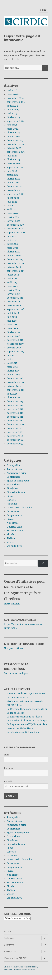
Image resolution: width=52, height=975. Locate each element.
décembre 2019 (15, 259)
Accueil (8, 931)
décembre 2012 (15, 413)
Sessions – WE (15, 530)
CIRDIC (7, 967)
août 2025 (12, 105)
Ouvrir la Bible (14, 526)
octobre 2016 (14, 386)
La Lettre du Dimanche (19, 507)
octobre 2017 (14, 347)
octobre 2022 (14, 163)
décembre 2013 (15, 409)
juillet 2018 (13, 313)
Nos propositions (13, 648)
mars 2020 (12, 247)
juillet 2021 (13, 198)
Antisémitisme (15, 469)
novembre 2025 (15, 98)
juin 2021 (12, 201)
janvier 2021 (13, 221)
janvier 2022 (14, 182)
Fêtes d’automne (16, 492)
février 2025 (13, 117)
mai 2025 (12, 113)
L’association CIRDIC (15, 958)
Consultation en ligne (16, 673)
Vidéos (10, 542)
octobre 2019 (14, 267)
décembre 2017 (15, 340)
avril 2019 (12, 282)
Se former (9, 938)
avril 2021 (12, 209)
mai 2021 (12, 205)
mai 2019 (12, 278)
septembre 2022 (16, 167)
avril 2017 (12, 363)
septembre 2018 (15, 309)
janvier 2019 (13, 293)
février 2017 (13, 370)
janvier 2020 (14, 255)
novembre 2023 (15, 144)
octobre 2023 (14, 148)
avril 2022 (12, 174)
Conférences (13, 476)
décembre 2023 (15, 140)
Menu (43, 10)
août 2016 (12, 393)
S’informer (9, 944)
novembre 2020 (15, 228)
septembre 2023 (16, 151)
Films (10, 496)
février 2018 (13, 332)
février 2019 (13, 290)
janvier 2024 (14, 136)
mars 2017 (12, 366)
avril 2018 (12, 324)
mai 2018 (12, 320)
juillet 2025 (13, 109)
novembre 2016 (15, 382)
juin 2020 (12, 236)
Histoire (11, 499)
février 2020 (13, 251)
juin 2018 (12, 317)
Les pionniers (14, 515)
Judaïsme (12, 503)
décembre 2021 (15, 186)
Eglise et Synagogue (18, 480)
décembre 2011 (15, 416)
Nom (6, 754)
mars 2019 (12, 286)
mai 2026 (12, 90)
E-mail (8, 781)
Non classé (13, 523)
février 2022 (13, 178)
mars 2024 (12, 128)
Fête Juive (12, 488)
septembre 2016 (15, 389)
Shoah (10, 534)
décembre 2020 (15, 224)
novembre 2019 (15, 263)
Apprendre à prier (16, 473)
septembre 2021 (15, 194)
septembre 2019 (15, 270)
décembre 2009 (15, 424)
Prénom (8, 768)
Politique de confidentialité (24, 967)
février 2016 (13, 397)
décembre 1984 (15, 439)
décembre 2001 (15, 432)
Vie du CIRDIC (14, 546)
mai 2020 (12, 240)
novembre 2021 (15, 190)
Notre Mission (12, 603)
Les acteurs (13, 511)
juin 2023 (12, 155)
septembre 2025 (16, 102)
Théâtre (11, 538)
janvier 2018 (13, 336)
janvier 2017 (13, 374)
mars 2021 (12, 213)
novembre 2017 (15, 343)
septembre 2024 (16, 121)
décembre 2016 (15, 378)
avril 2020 (12, 244)
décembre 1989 (15, 436)
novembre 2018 (15, 301)
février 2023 (13, 159)
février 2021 (13, 217)
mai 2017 (12, 359)
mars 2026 (13, 94)
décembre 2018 (15, 297)
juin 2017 (12, 355)
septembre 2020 (16, 232)
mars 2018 (12, 328)
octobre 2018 (14, 305)
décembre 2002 (15, 428)
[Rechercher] (43, 563)
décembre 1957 (15, 443)
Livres (10, 519)
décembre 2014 (15, 405)
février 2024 (13, 132)
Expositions (13, 484)
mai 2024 (12, 125)
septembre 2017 (15, 351)
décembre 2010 (15, 420)
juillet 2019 (13, 274)
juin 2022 (12, 171)
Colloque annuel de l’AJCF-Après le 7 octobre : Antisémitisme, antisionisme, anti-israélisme (27, 728)
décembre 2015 (15, 401)
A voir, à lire (13, 465)
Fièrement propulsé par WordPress (19, 970)
